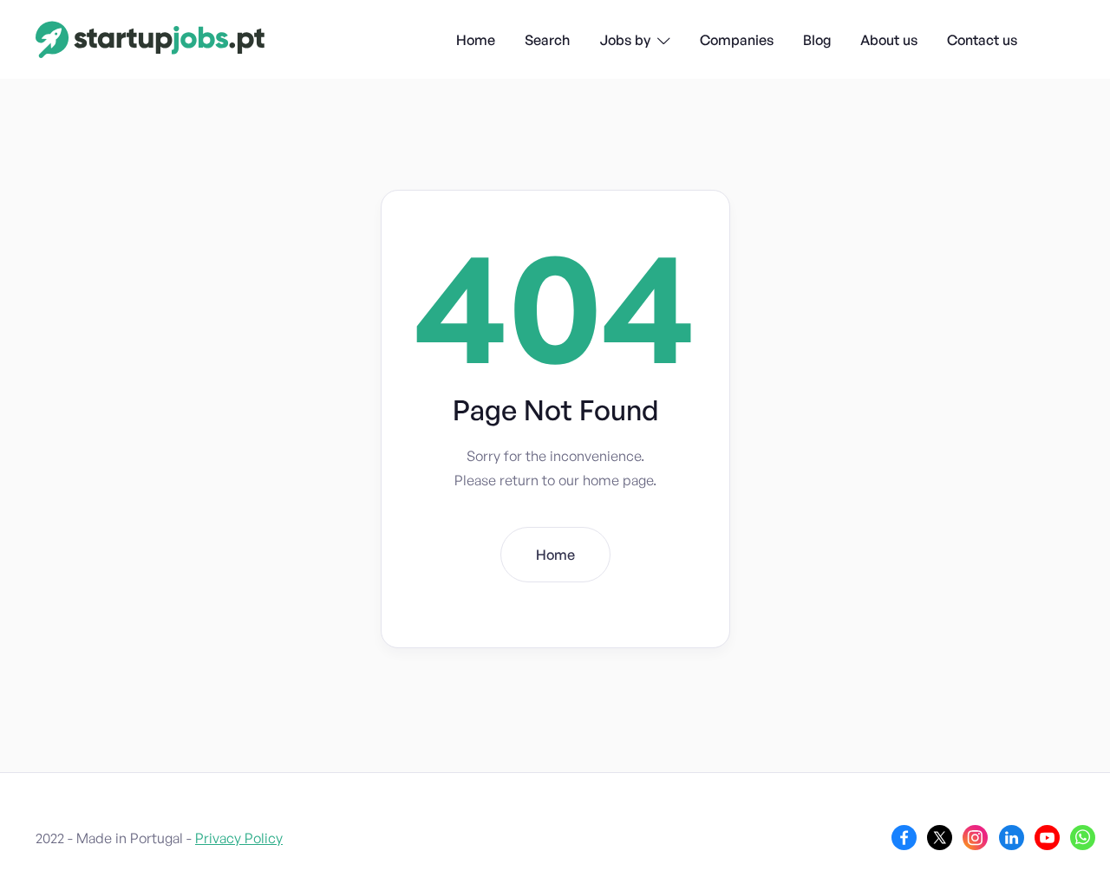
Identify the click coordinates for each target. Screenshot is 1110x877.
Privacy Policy (239, 838)
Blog (817, 40)
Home (475, 40)
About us (888, 40)
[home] (150, 39)
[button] (634, 41)
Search (547, 40)
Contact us (982, 40)
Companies (737, 40)
